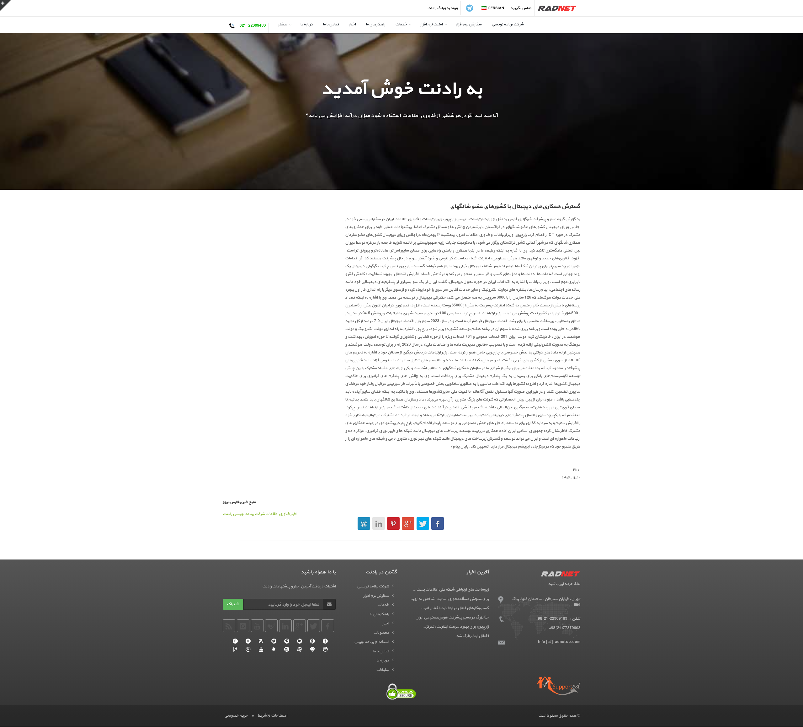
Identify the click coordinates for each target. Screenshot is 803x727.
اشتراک (233, 604)
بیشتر (282, 24)
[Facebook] (325, 641)
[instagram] (286, 649)
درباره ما (306, 24)
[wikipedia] (260, 641)
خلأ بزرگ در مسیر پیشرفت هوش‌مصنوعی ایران (452, 617)
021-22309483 (252, 26)
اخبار (352, 24)
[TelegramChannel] (469, 8)
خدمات (401, 24)
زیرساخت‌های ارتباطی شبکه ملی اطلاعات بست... (450, 589)
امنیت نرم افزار (431, 24)
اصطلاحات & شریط (272, 716)
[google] (312, 641)
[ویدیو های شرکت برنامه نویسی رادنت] (299, 649)
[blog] (325, 649)
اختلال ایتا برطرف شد (472, 636)
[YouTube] (260, 649)
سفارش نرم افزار (468, 24)
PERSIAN (496, 8)
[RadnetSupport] (558, 685)
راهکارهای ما (375, 24)
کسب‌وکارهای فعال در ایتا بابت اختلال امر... (455, 608)
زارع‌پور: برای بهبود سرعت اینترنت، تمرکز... (455, 627)
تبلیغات (382, 670)
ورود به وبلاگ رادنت (442, 8)
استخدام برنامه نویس (371, 642)
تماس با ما (331, 24)
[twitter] (273, 641)
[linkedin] (299, 641)
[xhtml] (248, 641)
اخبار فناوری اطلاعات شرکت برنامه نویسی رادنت (260, 514)
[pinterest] (286, 641)
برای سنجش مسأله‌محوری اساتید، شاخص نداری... (449, 599)
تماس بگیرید (520, 8)
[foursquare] (235, 649)
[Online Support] (248, 649)
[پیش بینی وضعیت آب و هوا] (312, 649)
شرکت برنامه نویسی (508, 24)
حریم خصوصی (236, 716)
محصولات (381, 633)
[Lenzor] (273, 649)
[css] (235, 641)
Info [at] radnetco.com (559, 642)
